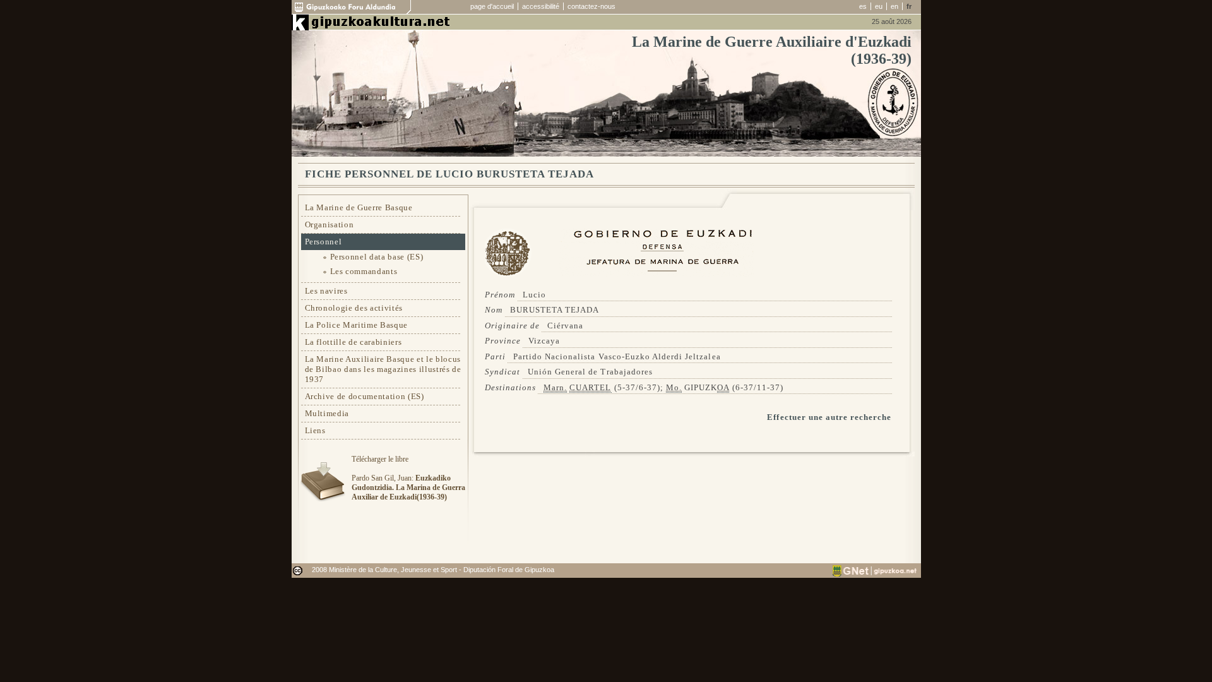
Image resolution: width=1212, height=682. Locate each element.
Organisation (329, 224)
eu (878, 6)
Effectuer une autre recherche (829, 417)
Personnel (323, 241)
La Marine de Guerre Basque (359, 207)
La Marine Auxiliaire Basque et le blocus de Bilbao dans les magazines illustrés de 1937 (383, 369)
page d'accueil (492, 6)
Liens (315, 430)
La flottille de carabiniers (353, 342)
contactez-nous (591, 6)
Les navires (326, 291)
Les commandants (364, 271)
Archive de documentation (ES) (364, 396)
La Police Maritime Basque (356, 325)
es (863, 6)
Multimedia (327, 413)
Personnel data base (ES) (377, 256)
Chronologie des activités (354, 308)
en (894, 6)
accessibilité (540, 6)
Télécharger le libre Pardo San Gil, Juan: (408, 478)
